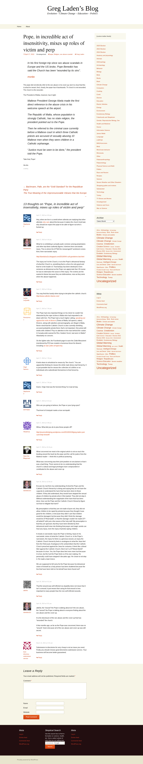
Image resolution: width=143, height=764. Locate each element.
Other (98, 156)
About (28, 26)
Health (121, 259)
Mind (98, 146)
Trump (110, 277)
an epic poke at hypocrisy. (53, 346)
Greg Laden (80, 54)
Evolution (100, 253)
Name (25, 703)
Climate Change (102, 85)
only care (46, 222)
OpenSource (100, 267)
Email (25, 708)
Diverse (99, 98)
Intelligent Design (109, 262)
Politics (99, 169)
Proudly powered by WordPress (27, 760)
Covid (98, 94)
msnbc (31, 76)
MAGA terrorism (102, 143)
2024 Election (101, 52)
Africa (98, 230)
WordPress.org (102, 307)
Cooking (99, 91)
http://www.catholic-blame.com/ (47, 296)
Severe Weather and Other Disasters (109, 182)
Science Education (104, 274)
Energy (99, 107)
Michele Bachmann (116, 264)
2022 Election (101, 49)
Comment (27, 681)
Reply (40, 232)
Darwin (112, 246)
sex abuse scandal (66, 54)
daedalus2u (27, 248)
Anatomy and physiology (105, 55)
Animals (99, 58)
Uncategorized (101, 202)
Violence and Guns (103, 205)
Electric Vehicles (102, 104)
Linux (109, 264)
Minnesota (100, 153)
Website (26, 712)
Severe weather (117, 274)
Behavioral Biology (101, 232)
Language (100, 137)
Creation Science (103, 246)
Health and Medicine (103, 124)
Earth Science (101, 249)
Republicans (108, 272)
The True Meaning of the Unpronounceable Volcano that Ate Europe (55, 194)
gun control (115, 259)
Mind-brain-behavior (103, 150)
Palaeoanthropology (103, 159)
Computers (100, 88)
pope (51, 54)
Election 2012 (117, 249)
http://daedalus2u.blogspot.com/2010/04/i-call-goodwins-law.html (60, 256)
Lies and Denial (101, 264)
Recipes (99, 176)
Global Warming (104, 256)
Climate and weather (108, 235)
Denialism (117, 246)
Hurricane (99, 262)
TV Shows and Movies (104, 198)
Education (100, 101)
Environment (101, 111)
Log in (99, 298)
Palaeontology (101, 163)
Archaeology (101, 65)
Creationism (109, 244)
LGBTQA (100, 140)
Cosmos (100, 244)
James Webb (101, 133)
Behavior (99, 68)
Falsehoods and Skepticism (106, 117)
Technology (100, 192)
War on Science (102, 208)
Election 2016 (101, 251)
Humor (99, 127)
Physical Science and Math (105, 166)
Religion (56, 54)
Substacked (100, 189)
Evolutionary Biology (103, 114)
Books (99, 78)
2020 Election (101, 45)
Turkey (99, 195)
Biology (99, 72)
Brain (98, 81)
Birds (98, 75)
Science (99, 179)
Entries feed (101, 301)
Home (19, 26)
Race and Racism (102, 172)
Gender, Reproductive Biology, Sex (108, 120)
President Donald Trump (103, 269)
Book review (114, 232)
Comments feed (102, 304)
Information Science (103, 130)
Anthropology (101, 62)
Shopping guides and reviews (106, 185)
